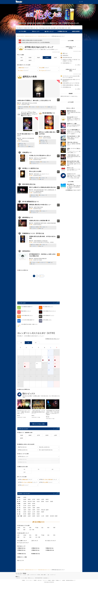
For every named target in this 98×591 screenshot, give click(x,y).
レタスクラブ (18, 577)
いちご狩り (24, 574)
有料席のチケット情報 (22, 557)
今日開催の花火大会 (62, 31)
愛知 (52, 28)
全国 (18, 535)
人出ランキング (34, 540)
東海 (49, 28)
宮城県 (30, 57)
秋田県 (55, 57)
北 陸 (18, 505)
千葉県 (33, 501)
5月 (24, 469)
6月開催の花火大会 (35, 548)
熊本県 (38, 516)
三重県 (33, 507)
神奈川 (37, 28)
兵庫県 (33, 509)
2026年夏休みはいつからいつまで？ (73, 190)
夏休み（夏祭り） (44, 574)
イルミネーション (53, 574)
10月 (24, 472)
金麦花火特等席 (75, 31)
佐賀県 (29, 516)
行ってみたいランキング (50, 540)
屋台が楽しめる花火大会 (44, 447)
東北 (29, 28)
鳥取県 (38, 511)
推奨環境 (35, 580)
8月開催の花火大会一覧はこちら (52, 338)
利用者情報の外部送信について (70, 580)
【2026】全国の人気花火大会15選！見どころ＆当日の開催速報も (36, 42)
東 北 (18, 499)
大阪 (57, 28)
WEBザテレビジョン (31, 577)
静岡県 (38, 507)
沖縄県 (56, 516)
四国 (63, 28)
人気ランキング (49, 31)
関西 (55, 28)
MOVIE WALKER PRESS (38, 577)
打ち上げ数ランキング (22, 540)
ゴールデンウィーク (33, 574)
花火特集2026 (20, 28)
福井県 (33, 505)
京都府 (29, 509)
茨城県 (51, 501)
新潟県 (33, 503)
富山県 (29, 505)
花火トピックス (20, 560)
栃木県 (47, 501)
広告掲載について (58, 580)
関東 (32, 28)
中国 (60, 28)
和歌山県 (43, 509)
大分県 (42, 516)
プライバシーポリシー (29, 580)
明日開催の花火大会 (35, 553)
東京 (34, 28)
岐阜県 (29, 507)
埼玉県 (38, 501)
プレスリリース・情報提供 (47, 580)
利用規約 (23, 580)
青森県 (38, 57)
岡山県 (29, 511)
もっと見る (77, 64)
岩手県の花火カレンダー (23, 456)
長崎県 (33, 516)
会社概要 (63, 580)
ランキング (23, 67)
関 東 (18, 501)
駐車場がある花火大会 (22, 449)
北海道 (25, 28)
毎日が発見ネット (46, 577)
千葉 (39, 28)
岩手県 (38, 435)
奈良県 (38, 509)
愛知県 (24, 507)
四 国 (18, 514)
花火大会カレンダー (21, 546)
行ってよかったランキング (23, 542)
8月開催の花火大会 (21, 550)
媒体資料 (53, 580)
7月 (38, 469)
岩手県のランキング (25, 479)
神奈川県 (30, 501)
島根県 (42, 511)
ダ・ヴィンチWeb (24, 577)
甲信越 (42, 28)
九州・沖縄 (67, 28)
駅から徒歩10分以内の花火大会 (45, 449)
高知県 (38, 514)
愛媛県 (29, 514)
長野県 (29, 503)
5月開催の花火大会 (21, 548)
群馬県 (42, 501)
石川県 (24, 505)
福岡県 (24, 516)
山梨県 (24, 503)
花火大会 (38, 574)
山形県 (21, 60)
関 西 (18, 509)
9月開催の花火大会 (35, 550)
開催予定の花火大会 (22, 447)
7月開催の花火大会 (49, 548)
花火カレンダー (36, 31)
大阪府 (24, 509)
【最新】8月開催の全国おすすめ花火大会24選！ (32, 40)
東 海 (18, 507)
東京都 (24, 501)
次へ (41, 275)
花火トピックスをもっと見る (38, 424)
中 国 (18, 511)
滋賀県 (47, 509)
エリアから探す (22, 31)
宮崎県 (47, 516)
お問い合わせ (40, 580)
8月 (52, 469)
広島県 (24, 511)
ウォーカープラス (19, 574)
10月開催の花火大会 (49, 550)
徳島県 (33, 514)
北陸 (46, 28)
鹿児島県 (52, 516)
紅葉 (48, 574)
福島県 (30, 60)
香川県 (24, 514)
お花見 (28, 574)
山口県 (33, 511)
